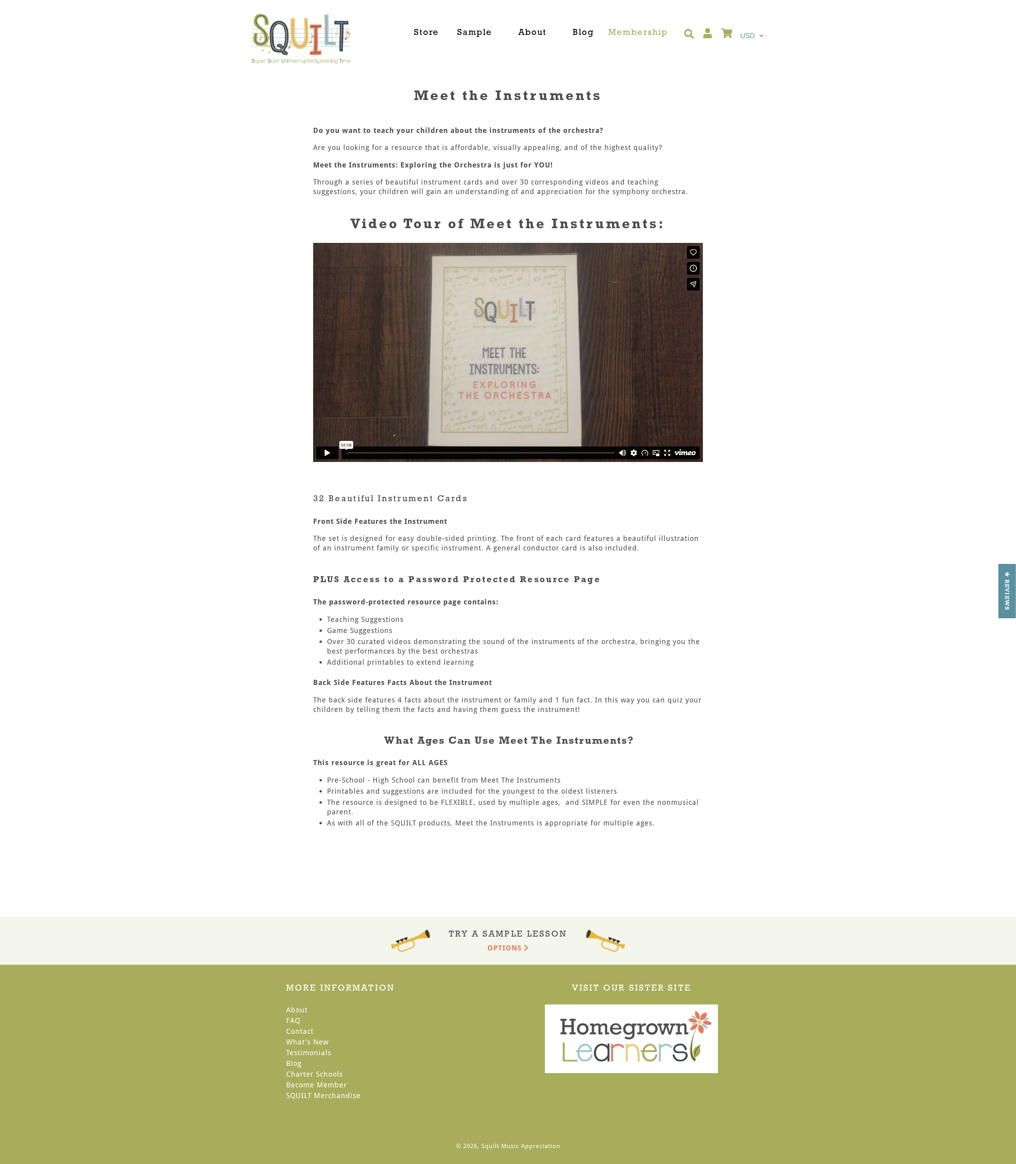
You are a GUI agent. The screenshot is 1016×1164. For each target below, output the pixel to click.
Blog (294, 1063)
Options (505, 947)
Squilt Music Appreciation (520, 1146)
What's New (307, 1042)
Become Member (316, 1084)
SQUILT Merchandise (323, 1095)
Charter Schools (314, 1074)
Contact (300, 1031)
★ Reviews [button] (1007, 590)
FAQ (293, 1020)
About (297, 1009)
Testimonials (308, 1052)
